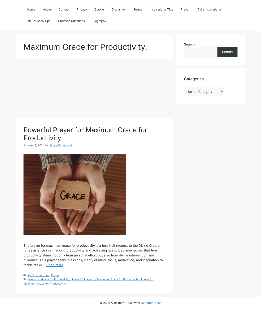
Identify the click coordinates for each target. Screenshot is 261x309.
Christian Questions (71, 21)
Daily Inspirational (209, 9)
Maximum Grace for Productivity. (49, 279)
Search (189, 44)
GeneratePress (151, 303)
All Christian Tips (38, 21)
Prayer (185, 9)
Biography (99, 21)
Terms (138, 9)
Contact (64, 9)
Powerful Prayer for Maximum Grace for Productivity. (105, 279)
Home (31, 9)
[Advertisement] (94, 90)
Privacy (82, 9)
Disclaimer (119, 9)
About (47, 9)
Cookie (99, 9)
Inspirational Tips (161, 9)
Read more (54, 265)
